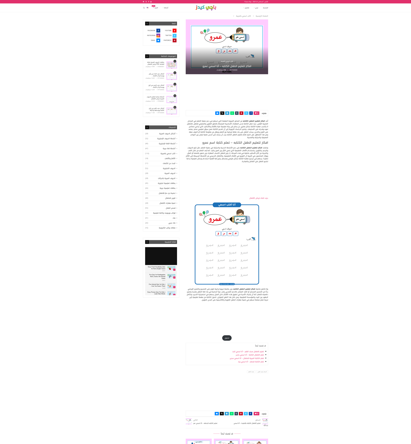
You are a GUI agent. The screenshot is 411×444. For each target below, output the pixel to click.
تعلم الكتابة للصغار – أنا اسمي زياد (251, 361)
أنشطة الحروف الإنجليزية (160, 138)
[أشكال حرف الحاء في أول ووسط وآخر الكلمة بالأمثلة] (171, 76)
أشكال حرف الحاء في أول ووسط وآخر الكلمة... (156, 75)
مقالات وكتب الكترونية (160, 228)
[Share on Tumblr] (237, 113)
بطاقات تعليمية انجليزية (160, 183)
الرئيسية (265, 7)
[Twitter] (146, 1)
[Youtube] (151, 1)
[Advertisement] (227, 92)
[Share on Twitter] (246, 113)
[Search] (144, 8)
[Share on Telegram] (227, 113)
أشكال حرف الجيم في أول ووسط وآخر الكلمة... (156, 86)
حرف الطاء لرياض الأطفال (258, 198)
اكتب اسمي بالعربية (243, 16)
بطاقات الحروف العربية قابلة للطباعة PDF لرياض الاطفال (155, 63)
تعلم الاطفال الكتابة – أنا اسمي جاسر (250, 355)
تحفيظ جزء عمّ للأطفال (160, 193)
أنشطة (166, 7)
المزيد (155, 7)
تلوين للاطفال (160, 198)
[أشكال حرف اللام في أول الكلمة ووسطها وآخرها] (171, 111)
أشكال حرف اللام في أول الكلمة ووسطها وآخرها (156, 109)
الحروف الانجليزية (160, 168)
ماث (160, 218)
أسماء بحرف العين (262, 372)
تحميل (227, 338)
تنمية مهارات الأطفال (160, 203)
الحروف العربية (160, 173)
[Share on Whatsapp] (232, 113)
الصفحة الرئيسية (262, 16)
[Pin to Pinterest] (241, 113)
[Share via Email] (217, 113)
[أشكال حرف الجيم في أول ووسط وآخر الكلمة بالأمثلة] (171, 88)
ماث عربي (160, 223)
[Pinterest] (143, 1)
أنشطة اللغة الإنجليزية (160, 143)
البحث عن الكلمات (160, 163)
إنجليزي (247, 7)
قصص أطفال (160, 208)
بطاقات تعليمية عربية (160, 188)
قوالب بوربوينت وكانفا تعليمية (160, 213)
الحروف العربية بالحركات (160, 178)
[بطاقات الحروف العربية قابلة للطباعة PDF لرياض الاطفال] (171, 65)
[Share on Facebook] (251, 113)
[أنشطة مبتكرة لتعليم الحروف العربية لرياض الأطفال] (171, 99)
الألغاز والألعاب (160, 158)
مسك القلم (251, 372)
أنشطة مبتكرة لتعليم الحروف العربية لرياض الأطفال (155, 98)
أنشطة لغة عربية (160, 148)
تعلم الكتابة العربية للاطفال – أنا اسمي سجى (247, 358)
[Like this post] (256, 113)
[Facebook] (148, 1)
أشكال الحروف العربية (160, 133)
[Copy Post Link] (222, 113)
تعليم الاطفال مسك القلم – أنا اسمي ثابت (248, 351)
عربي (256, 7)
